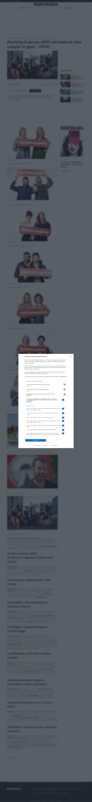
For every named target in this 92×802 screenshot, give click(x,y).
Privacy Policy (54, 445)
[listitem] (46, 381)
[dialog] (46, 401)
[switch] (64, 384)
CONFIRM (35, 440)
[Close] (71, 356)
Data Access (46, 445)
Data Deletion (38, 445)
